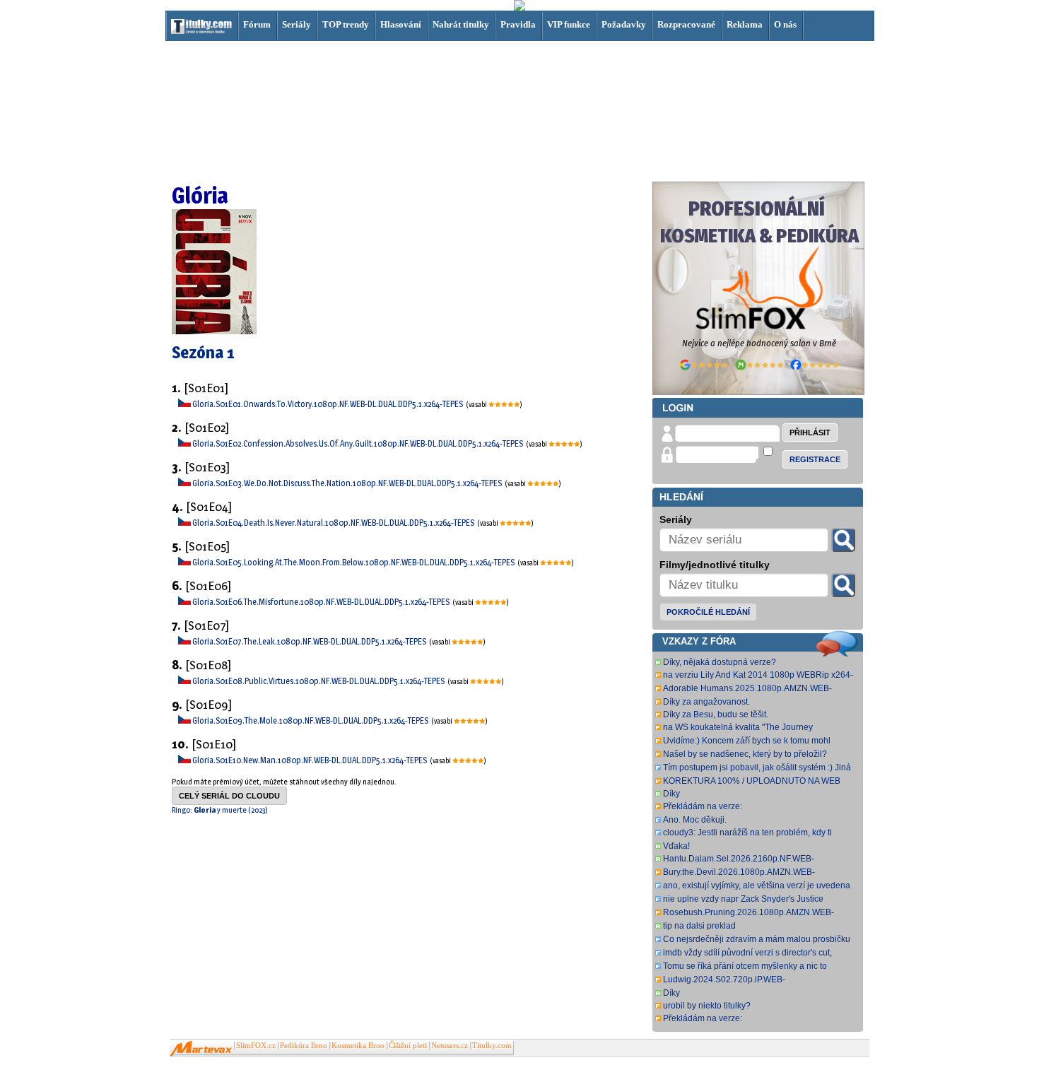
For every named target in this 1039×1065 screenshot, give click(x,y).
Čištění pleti (408, 1045)
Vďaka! (676, 846)
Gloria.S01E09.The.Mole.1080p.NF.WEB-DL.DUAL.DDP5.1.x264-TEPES (311, 720)
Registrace (814, 459)
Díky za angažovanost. (706, 702)
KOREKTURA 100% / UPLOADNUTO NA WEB (751, 781)
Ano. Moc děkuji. (695, 820)
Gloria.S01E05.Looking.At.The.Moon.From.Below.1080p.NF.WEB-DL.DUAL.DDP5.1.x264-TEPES (354, 562)
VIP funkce (568, 24)
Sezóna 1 (203, 352)
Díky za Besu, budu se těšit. (715, 714)
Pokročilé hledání (708, 612)
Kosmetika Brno (358, 1045)
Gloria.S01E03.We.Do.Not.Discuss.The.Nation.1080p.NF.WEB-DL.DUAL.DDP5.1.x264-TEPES (347, 483)
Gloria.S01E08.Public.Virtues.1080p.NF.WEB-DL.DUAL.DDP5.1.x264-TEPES (319, 681)
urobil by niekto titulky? (707, 1006)
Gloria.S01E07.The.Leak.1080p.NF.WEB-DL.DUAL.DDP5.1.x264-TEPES (310, 641)
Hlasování (400, 24)
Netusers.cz (449, 1045)
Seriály (296, 24)
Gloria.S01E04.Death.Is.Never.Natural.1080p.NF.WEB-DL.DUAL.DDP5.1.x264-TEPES (334, 522)
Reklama (745, 24)
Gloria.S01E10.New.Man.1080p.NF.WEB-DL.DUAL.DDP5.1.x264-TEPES (310, 760)
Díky (671, 794)
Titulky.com (492, 1045)
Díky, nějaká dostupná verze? (719, 662)
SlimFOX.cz (256, 1045)
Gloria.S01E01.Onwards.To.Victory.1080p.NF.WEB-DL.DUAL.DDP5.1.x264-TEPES (328, 404)
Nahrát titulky (461, 24)
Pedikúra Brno (303, 1045)
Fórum (257, 24)
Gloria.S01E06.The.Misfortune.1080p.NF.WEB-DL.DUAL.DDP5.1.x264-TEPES (321, 601)
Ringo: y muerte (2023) (220, 810)
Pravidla (518, 24)
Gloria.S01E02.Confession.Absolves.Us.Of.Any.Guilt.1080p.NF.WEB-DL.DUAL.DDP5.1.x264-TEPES (358, 443)
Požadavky (623, 24)
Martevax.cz (201, 1049)
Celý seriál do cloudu (229, 796)
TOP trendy (345, 24)
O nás (785, 24)
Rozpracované (686, 24)
